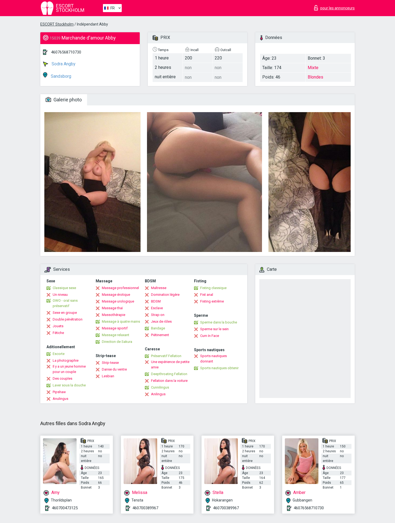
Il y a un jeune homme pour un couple (69, 369)
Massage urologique (118, 301)
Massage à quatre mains (121, 321)
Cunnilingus (160, 387)
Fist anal (206, 295)
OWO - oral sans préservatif (65, 303)
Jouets (58, 326)
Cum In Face (209, 336)
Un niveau (60, 295)
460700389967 (145, 508)
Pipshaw (59, 392)
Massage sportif (115, 328)
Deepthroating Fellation (169, 374)
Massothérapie (113, 315)
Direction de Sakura (117, 342)
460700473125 (65, 508)
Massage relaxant (115, 335)
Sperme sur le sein (214, 329)
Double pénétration (67, 319)
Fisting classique (213, 288)
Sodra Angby (63, 63)
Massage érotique (116, 295)
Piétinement (160, 335)
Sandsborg (60, 76)
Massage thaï (112, 308)
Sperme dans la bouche (218, 322)
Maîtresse (158, 288)
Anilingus (158, 394)
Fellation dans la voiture (169, 381)
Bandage (158, 328)
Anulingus (60, 399)
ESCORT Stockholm (57, 24)
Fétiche (58, 333)
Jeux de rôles (161, 321)
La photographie (65, 360)
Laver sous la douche (69, 385)
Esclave (157, 308)
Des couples (62, 378)
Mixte (313, 67)
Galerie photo (67, 99)
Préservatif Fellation (166, 356)
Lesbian (108, 376)
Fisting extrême (212, 301)
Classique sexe (64, 288)
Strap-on (157, 315)
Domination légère (165, 295)
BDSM (156, 301)
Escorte (58, 354)
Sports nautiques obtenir (219, 368)
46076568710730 (66, 52)
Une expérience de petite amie (170, 364)
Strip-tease (110, 363)
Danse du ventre (114, 369)
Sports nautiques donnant (213, 358)
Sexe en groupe (65, 313)
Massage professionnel (120, 288)
